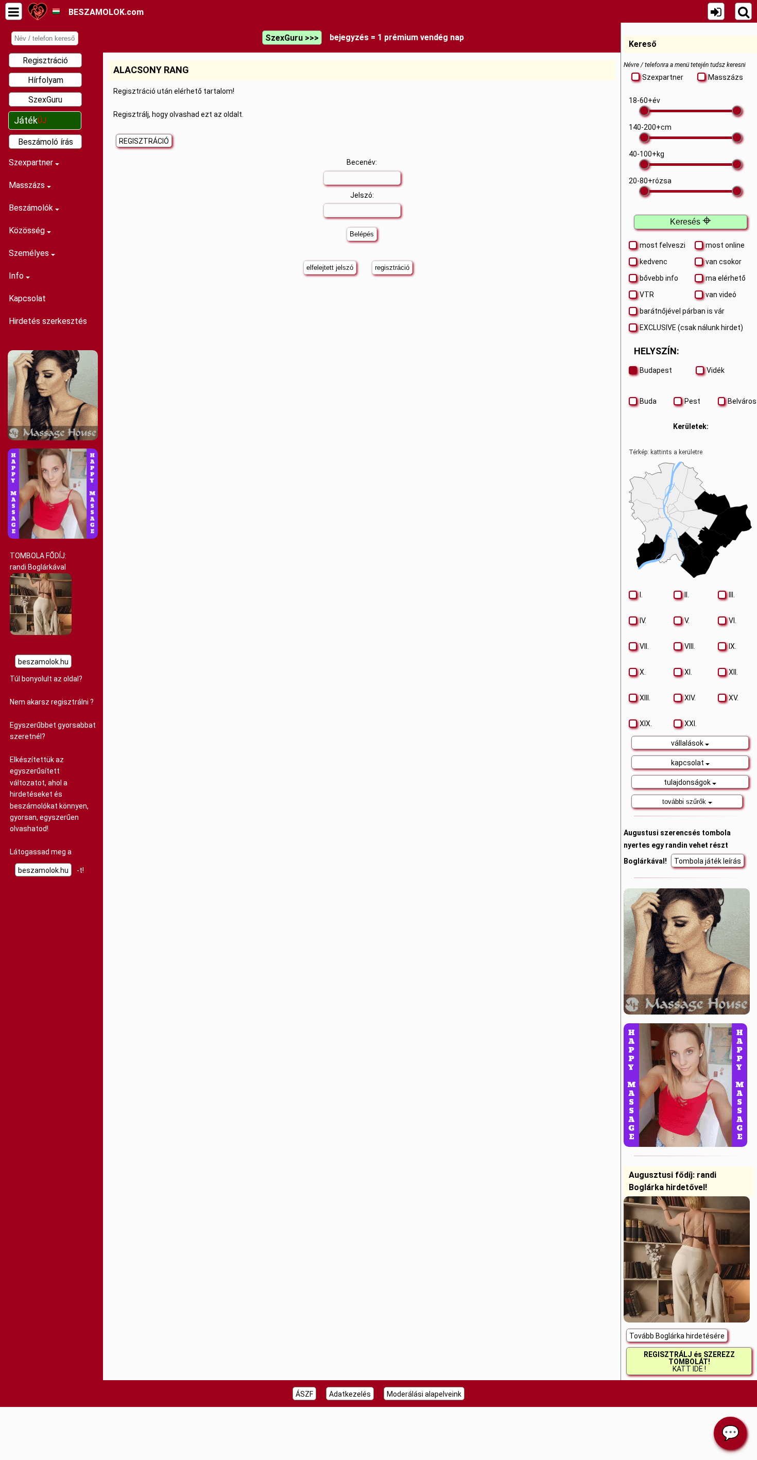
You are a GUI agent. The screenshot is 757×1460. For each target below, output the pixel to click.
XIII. (645, 698)
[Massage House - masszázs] (53, 438)
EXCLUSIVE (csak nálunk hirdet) (691, 327)
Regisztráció (45, 60)
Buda (648, 401)
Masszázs (28, 185)
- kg (646, 154)
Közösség (28, 230)
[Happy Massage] (53, 536)
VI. (732, 620)
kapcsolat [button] (688, 763)
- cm (650, 127)
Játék (30, 120)
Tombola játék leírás (707, 861)
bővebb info (659, 278)
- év (644, 100)
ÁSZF (304, 1394)
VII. (644, 646)
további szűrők (685, 801)
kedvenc (653, 261)
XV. (733, 698)
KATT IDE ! (689, 1361)
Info (17, 276)
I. (641, 595)
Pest (692, 401)
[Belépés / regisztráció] (716, 11)
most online (725, 245)
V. (687, 620)
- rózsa (650, 181)
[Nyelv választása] (55, 11)
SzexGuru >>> (292, 38)
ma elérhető (726, 278)
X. (643, 672)
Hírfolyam (45, 80)
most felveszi (662, 245)
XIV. (690, 698)
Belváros (740, 401)
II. (686, 595)
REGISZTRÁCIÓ (144, 141)
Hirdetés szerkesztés (48, 321)
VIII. (689, 646)
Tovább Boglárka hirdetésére (677, 1336)
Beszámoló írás (45, 142)
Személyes (30, 253)
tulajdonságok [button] (688, 782)
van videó (721, 294)
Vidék (716, 370)
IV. (643, 620)
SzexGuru (45, 100)
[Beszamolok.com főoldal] (37, 11)
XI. (688, 672)
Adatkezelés (350, 1394)
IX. (732, 646)
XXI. (690, 723)
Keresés (690, 222)
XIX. (646, 723)
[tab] (690, 742)
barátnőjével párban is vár (682, 311)
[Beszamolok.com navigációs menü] (13, 11)
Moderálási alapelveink (424, 1394)
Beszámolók (32, 208)
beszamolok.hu (43, 662)
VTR (647, 294)
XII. (733, 672)
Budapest (656, 370)
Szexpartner (32, 162)
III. (732, 595)
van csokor (724, 261)
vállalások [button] (688, 743)
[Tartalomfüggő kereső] (743, 11)
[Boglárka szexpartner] (41, 632)
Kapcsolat (27, 298)
